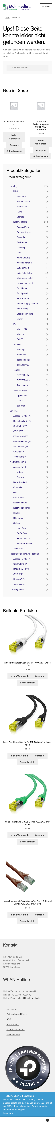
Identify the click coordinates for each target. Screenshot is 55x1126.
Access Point (23, 226)
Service (17, 344)
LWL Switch (22, 528)
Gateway (21, 247)
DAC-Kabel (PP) (21, 569)
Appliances (22, 395)
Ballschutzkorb (20, 482)
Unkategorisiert (17, 589)
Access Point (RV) (22, 415)
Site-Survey (22, 308)
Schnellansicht (14, 151)
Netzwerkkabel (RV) (22, 441)
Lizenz (20, 400)
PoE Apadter (23, 298)
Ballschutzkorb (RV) (22, 420)
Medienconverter (25, 277)
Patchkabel (22, 288)
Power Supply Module (27, 303)
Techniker (21, 354)
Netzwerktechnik (21, 221)
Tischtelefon (22, 385)
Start (7, 17)
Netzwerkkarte (23, 201)
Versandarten (13, 1024)
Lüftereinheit (23, 267)
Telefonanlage (20, 390)
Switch (20, 318)
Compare (14, 145)
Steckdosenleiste (25, 313)
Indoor (20, 471)
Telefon (16, 369)
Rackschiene (23, 206)
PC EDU (21, 339)
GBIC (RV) (18, 431)
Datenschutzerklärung (17, 1014)
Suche (27, 1121)
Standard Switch (24, 543)
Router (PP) (19, 579)
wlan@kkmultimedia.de (29, 998)
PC (14, 323)
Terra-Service (23, 364)
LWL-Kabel (18, 497)
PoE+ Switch (23, 533)
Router (16, 512)
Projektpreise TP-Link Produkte (24, 553)
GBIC (19, 252)
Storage (20, 216)
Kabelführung (23, 257)
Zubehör (21, 405)
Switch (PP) (19, 584)
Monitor (20, 334)
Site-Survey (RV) (21, 446)
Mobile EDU (22, 329)
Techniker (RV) (20, 456)
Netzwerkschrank (25, 283)
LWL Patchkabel (24, 272)
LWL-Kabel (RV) (20, 436)
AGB (9, 1019)
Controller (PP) (20, 563)
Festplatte (21, 196)
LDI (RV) (14, 410)
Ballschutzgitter (24, 232)
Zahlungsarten (13, 1034)
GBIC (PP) (18, 574)
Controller (21, 237)
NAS (15, 191)
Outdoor (20, 477)
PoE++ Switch (23, 538)
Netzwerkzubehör (21, 507)
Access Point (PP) (22, 558)
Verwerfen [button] (8, 1113)
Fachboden (22, 242)
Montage (21, 349)
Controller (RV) (20, 425)
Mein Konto (9, 1121)
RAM (19, 211)
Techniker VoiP (24, 359)
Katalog (13, 186)
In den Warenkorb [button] (14, 137)
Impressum (12, 1009)
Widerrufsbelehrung (16, 1029)
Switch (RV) (19, 451)
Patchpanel (22, 293)
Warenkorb (42, 1119)
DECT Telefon (23, 380)
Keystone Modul (24, 262)
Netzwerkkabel (20, 502)
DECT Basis (23, 375)
